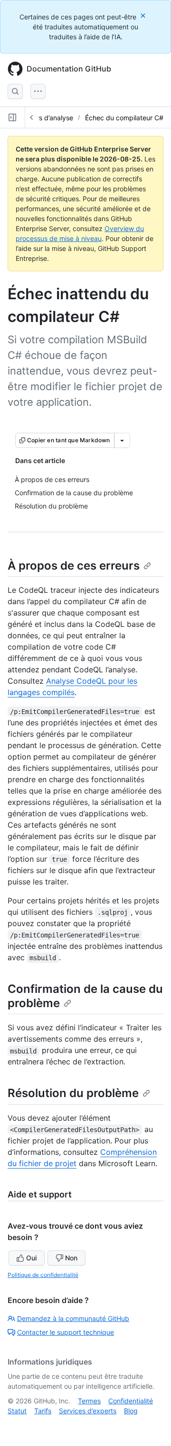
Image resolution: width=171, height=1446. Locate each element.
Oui (31, 1258)
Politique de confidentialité (43, 1274)
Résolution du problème (73, 1093)
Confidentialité (130, 1401)
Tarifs (42, 1411)
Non (71, 1258)
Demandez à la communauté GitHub (73, 1318)
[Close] (144, 15)
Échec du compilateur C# (124, 118)
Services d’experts (87, 1411)
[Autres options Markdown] (122, 440)
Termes (89, 1401)
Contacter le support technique (65, 1332)
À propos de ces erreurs (74, 565)
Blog (131, 1411)
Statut (17, 1411)
